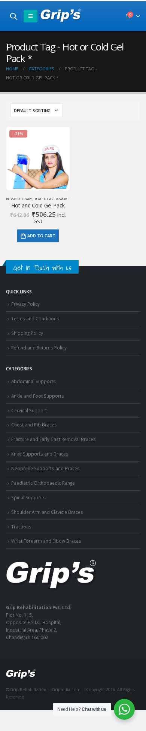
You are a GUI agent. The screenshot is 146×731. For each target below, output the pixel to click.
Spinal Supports (28, 497)
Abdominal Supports (33, 381)
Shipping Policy (27, 333)
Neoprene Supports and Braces (45, 468)
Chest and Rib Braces (34, 425)
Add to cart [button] (41, 235)
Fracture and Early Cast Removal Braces (53, 439)
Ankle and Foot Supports (37, 396)
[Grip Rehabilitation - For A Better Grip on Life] (61, 16)
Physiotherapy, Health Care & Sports (38, 199)
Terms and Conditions (35, 318)
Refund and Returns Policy (39, 348)
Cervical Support (29, 410)
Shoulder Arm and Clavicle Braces (47, 512)
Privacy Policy (25, 304)
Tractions (21, 527)
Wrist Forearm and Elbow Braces (46, 541)
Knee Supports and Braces (40, 454)
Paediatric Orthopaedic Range (43, 483)
